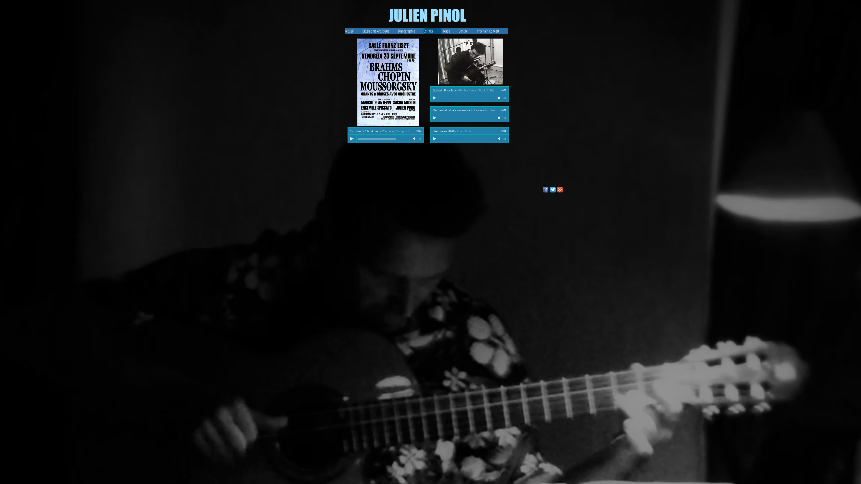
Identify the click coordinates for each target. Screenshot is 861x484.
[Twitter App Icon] (553, 189)
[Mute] (414, 138)
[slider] (419, 139)
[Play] (352, 138)
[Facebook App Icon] (545, 189)
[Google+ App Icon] (560, 189)
